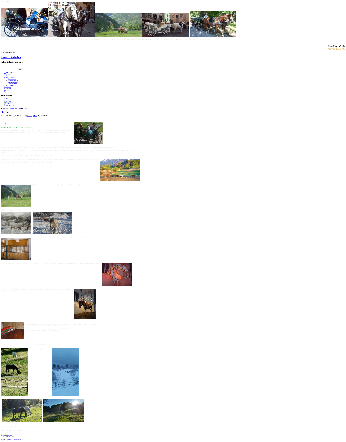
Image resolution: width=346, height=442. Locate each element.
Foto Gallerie (8, 88)
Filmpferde (11, 85)
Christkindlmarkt (12, 82)
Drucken (29, 116)
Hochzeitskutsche (13, 80)
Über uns (7, 74)
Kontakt (6, 90)
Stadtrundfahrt (12, 79)
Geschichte (7, 87)
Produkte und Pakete (10, 77)
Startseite (12, 108)
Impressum (7, 92)
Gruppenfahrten (12, 83)
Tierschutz (7, 75)
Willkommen (8, 72)
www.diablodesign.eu (14, 439)
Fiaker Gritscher (11, 57)
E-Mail (35, 116)
